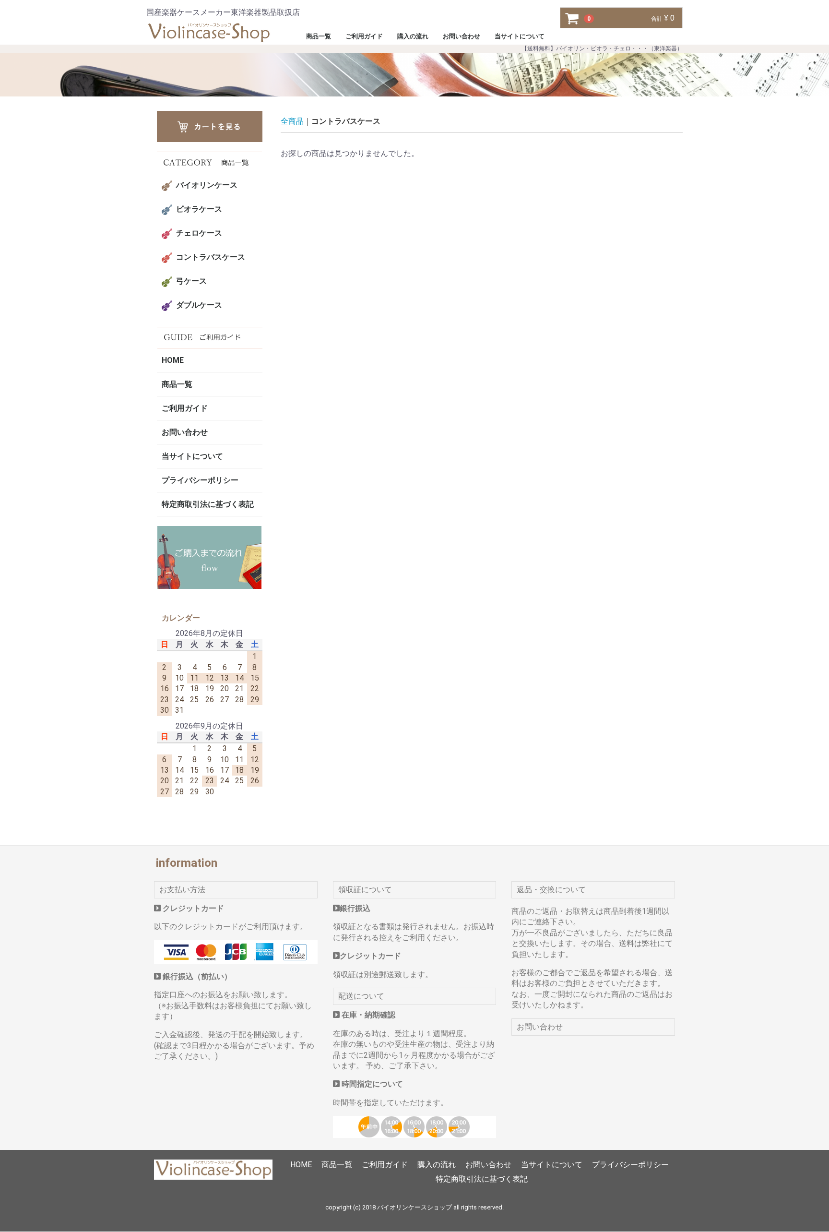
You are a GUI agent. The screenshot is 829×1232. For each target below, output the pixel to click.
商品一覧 (318, 36)
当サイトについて (520, 36)
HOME (173, 360)
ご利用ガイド (364, 36)
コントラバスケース (210, 257)
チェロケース (199, 233)
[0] (572, 18)
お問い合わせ (461, 36)
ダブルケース (199, 305)
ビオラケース (199, 209)
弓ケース (191, 281)
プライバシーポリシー (200, 480)
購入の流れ (412, 36)
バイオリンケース (206, 185)
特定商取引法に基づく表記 (208, 504)
